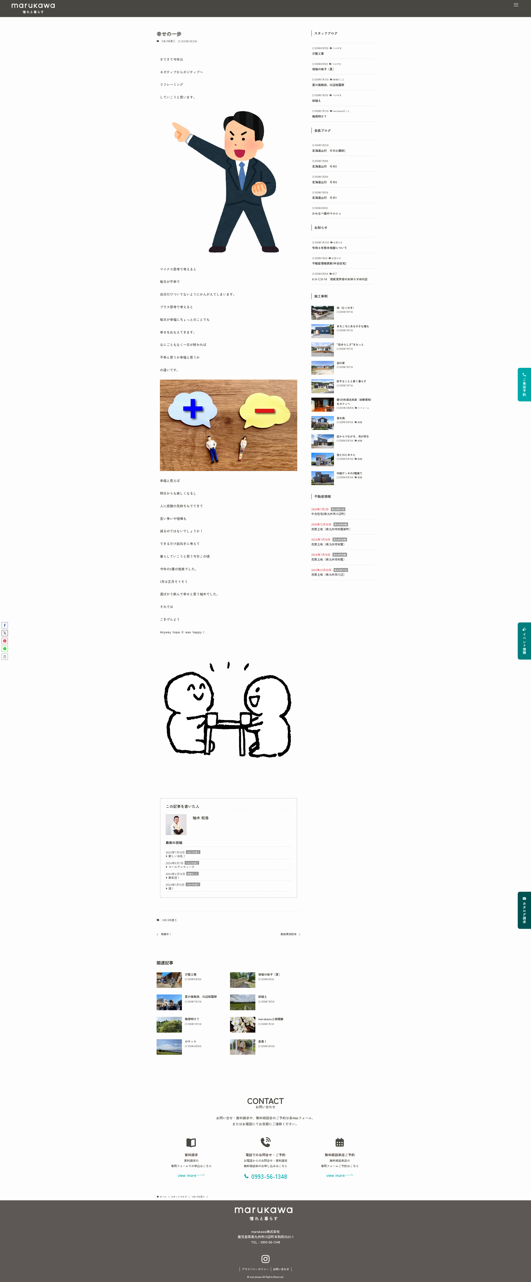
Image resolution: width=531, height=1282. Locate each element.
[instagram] (265, 1259)
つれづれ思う (168, 41)
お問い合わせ (281, 1269)
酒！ (171, 888)
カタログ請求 (524, 913)
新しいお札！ (177, 856)
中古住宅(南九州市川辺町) (328, 514)
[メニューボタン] (516, 5)
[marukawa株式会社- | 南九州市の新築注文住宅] (33, 8)
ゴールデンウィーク (181, 867)
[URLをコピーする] (5, 657)
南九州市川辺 (338, 509)
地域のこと (192, 873)
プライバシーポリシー (255, 1269)
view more (187, 1175)
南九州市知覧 (341, 524)
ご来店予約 (524, 387)
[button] (5, 625)
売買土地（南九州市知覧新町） (331, 529)
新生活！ (174, 877)
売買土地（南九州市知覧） (328, 544)
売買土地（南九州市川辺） (328, 574)
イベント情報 (524, 644)
